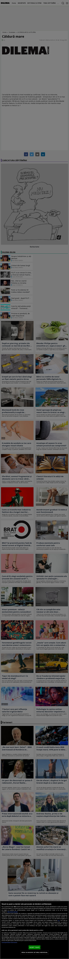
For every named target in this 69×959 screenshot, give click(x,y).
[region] (34, 930)
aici (59, 920)
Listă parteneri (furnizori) (9, 942)
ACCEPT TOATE (35, 947)
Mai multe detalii (13, 912)
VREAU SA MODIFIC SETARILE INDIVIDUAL (34, 952)
